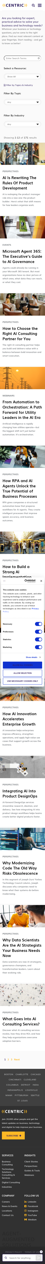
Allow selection (23, 673)
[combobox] (22, 76)
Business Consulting (7, 1163)
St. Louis (22, 1100)
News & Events (9, 1206)
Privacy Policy (13, 1251)
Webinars (29, 1174)
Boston (8, 1074)
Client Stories (31, 1161)
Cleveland (30, 1079)
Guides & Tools (32, 1170)
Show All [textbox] (11, 76)
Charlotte (22, 1074)
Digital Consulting (11, 1182)
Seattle (35, 1095)
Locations (7, 1210)
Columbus (12, 1084)
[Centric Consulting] (15, 5)
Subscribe (12, 1135)
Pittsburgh (21, 1095)
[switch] (38, 632)
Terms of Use (32, 1251)
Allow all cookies (22, 665)
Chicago (36, 1074)
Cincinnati (15, 1079)
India (36, 1084)
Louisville (31, 1089)
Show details (31, 657)
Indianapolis (15, 1089)
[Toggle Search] (33, 5)
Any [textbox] (9, 102)
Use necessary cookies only (22, 681)
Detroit (25, 1084)
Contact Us (8, 1215)
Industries (7, 1186)
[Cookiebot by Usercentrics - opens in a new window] (26, 581)
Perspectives (30, 1165)
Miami (9, 1095)
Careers (6, 1201)
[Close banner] (41, 581)
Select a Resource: (15, 68)
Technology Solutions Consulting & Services (8, 1173)
